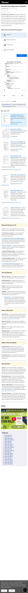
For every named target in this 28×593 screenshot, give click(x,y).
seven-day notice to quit (12, 318)
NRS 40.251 (19, 157)
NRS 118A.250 (8, 443)
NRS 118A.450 (8, 458)
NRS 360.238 (8, 452)
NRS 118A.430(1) (9, 462)
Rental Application (6, 104)
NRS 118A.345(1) (9, 461)
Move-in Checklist (7, 245)
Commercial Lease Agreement (18, 142)
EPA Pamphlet (21, 238)
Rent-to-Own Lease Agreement (18, 175)
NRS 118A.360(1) (9, 453)
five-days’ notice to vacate (8, 391)
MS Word (20, 122)
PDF (17, 122)
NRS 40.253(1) (8, 449)
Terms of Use (8, 587)
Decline (11, 590)
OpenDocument (14, 124)
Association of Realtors (16, 129)
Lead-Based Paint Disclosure (9, 238)
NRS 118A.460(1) (9, 464)
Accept (4, 590)
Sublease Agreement (16, 207)
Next (21, 55)
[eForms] (5, 2)
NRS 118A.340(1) (9, 459)
